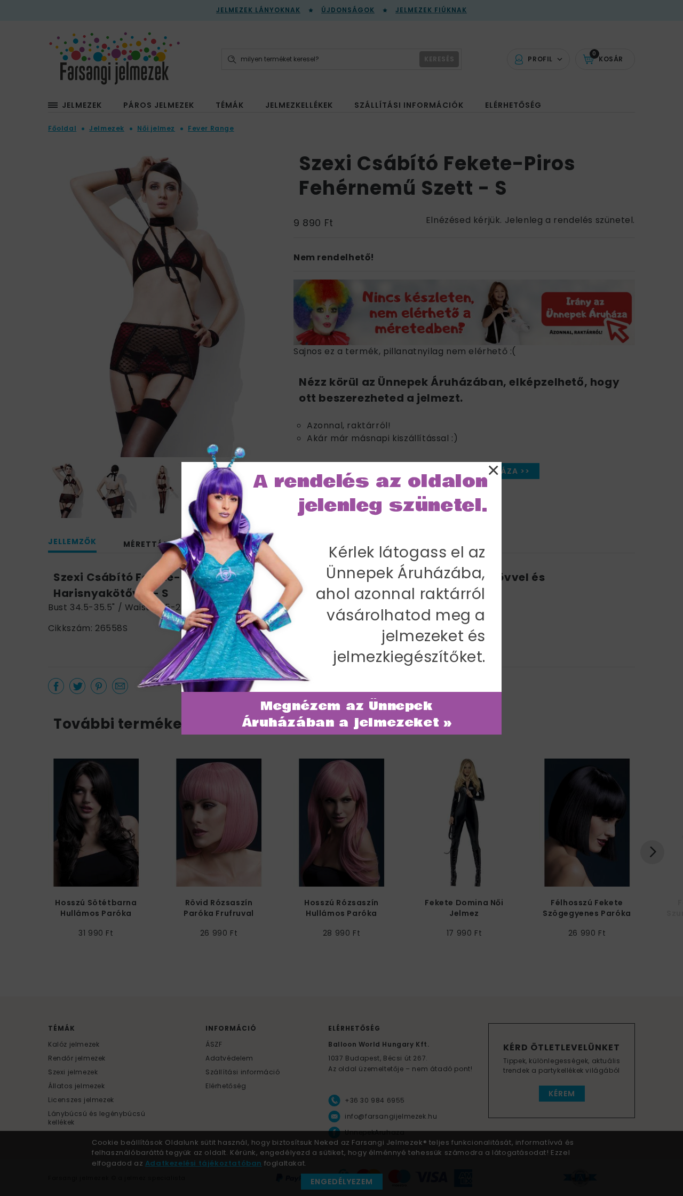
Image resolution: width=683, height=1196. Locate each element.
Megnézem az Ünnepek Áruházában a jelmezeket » (347, 714)
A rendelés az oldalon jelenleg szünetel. (370, 493)
